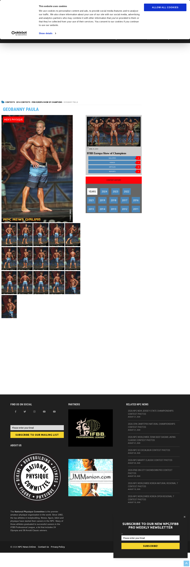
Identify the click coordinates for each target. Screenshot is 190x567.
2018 (113, 200)
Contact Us (43, 547)
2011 (135, 209)
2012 (124, 209)
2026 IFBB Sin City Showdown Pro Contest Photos (150, 471)
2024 (104, 191)
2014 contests (23, 102)
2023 (115, 191)
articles (124, 167)
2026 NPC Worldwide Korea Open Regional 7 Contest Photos (151, 498)
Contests (10, 102)
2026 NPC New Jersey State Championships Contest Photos (151, 412)
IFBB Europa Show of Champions (47, 102)
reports (124, 171)
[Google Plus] (44, 411)
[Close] (184, 516)
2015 (91, 209)
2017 (124, 200)
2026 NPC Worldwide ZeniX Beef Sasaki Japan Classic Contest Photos (151, 438)
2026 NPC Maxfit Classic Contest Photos (150, 460)
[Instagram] (34, 411)
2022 (126, 191)
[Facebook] (15, 411)
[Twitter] (25, 411)
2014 (102, 209)
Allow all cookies (165, 7)
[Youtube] (54, 411)
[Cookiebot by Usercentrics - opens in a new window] (19, 33)
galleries (124, 158)
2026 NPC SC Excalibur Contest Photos (149, 450)
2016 (135, 200)
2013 (113, 209)
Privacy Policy (58, 547)
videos (124, 162)
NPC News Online (27, 547)
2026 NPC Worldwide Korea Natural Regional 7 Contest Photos (153, 485)
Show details (45, 33)
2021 (91, 200)
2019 (102, 200)
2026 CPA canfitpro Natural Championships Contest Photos (151, 425)
